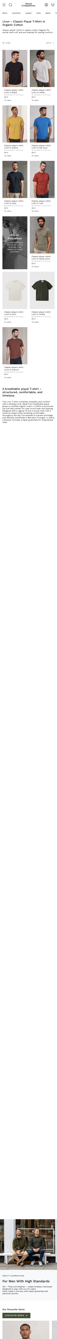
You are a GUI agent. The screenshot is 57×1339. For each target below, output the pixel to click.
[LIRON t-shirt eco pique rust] (42, 179)
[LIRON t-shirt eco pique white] (42, 68)
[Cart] (53, 4)
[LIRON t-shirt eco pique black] (14, 68)
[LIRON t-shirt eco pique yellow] (14, 124)
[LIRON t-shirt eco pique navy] (14, 179)
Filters (8, 43)
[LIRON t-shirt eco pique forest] (42, 290)
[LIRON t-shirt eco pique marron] (14, 345)
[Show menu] (4, 4)
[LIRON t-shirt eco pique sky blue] (42, 124)
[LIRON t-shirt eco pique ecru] (14, 290)
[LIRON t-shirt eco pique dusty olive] (42, 234)
